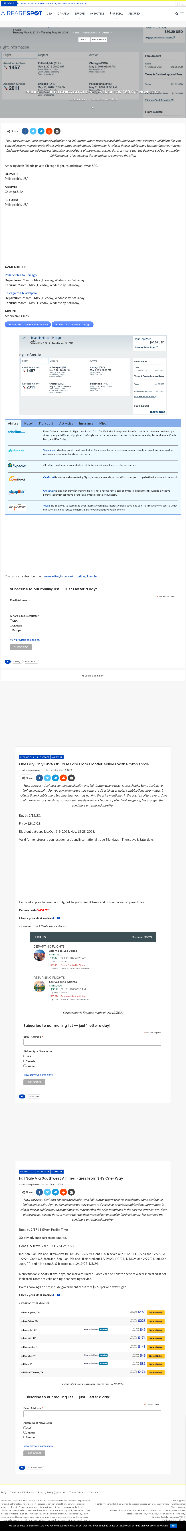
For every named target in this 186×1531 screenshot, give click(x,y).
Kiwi (178, 1504)
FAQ (3, 1492)
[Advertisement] (93, 235)
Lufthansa (166, 1510)
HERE (57, 918)
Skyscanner (49, 450)
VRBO (182, 1517)
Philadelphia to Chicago (21, 275)
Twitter (80, 576)
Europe (79, 13)
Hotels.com (152, 1513)
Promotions (27, 757)
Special (117, 13)
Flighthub (116, 1504)
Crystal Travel (169, 1504)
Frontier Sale (33, 1096)
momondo (126, 1504)
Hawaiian (156, 1510)
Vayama (181, 1507)
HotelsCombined (166, 1513)
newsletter (51, 576)
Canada (63, 13)
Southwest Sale (35, 1467)
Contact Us (95, 1492)
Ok (173, 1526)
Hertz (175, 1520)
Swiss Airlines (178, 1510)
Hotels (99, 13)
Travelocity (180, 1513)
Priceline (107, 1504)
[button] (13, 423)
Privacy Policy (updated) (51, 1492)
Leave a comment (94, 675)
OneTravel (49, 477)
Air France (123, 1510)
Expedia (135, 1504)
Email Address (20, 600)
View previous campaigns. (25, 639)
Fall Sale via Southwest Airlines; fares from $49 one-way (53, 3)
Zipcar (182, 1520)
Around (134, 13)
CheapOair (49, 490)
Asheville (57, 757)
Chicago (84, 39)
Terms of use (77, 1492)
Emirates (141, 1510)
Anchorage (43, 757)
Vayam (46, 505)
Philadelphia (99, 39)
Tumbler (92, 576)
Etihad (149, 1510)
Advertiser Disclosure (22, 1492)
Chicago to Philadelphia (21, 293)
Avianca (132, 1510)
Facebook (67, 576)
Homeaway (174, 1517)
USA (49, 13)
